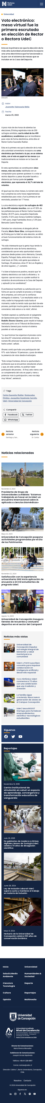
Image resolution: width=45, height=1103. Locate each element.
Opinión (7, 999)
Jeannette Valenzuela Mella (17, 107)
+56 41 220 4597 (26, 1061)
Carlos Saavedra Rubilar (13, 395)
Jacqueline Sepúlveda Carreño (23, 398)
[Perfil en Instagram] (15, 1094)
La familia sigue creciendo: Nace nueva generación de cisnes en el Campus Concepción (29, 698)
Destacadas (30, 395)
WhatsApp (13, 419)
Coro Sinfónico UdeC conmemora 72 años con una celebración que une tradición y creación (27, 684)
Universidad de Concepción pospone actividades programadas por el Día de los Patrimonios (22, 540)
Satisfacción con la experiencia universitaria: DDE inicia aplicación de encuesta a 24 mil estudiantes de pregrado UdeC (22, 580)
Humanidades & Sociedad (32, 975)
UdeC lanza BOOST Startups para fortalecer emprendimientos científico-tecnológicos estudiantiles (29, 713)
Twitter (28, 414)
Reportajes (30, 992)
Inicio (6, 966)
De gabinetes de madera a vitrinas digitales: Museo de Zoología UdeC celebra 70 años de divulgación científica (21, 844)
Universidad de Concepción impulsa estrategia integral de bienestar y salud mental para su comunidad (28, 650)
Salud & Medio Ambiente (10, 975)
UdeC (5, 401)
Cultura (7, 992)
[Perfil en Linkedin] (10, 1094)
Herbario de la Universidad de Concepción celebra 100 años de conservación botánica (20, 936)
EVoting (6, 398)
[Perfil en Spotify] (30, 1094)
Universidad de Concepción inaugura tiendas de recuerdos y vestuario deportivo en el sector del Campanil (22, 622)
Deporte (28, 983)
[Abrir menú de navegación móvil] (41, 4)
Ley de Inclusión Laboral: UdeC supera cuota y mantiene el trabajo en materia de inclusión (21, 890)
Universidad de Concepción (20, 401)
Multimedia (30, 999)
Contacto (27, 1080)
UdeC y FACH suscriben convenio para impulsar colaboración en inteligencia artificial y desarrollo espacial (28, 668)
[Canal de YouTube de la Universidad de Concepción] (34, 1094)
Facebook (13, 414)
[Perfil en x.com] (25, 1094)
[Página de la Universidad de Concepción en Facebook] (20, 1094)
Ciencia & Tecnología (9, 984)
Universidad (9, 14)
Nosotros (17, 1080)
